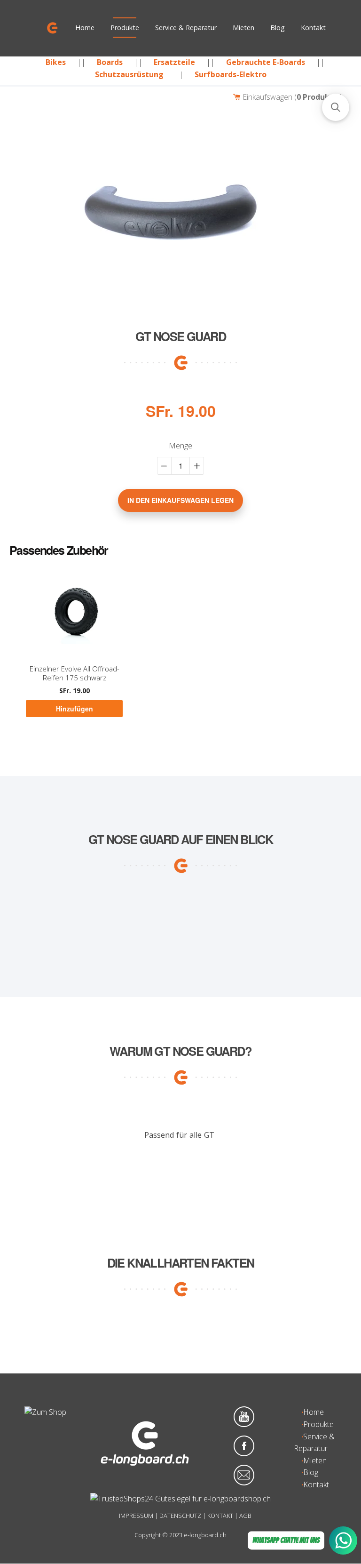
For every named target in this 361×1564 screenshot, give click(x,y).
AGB (245, 1515)
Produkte (124, 27)
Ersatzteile (174, 62)
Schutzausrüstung (129, 74)
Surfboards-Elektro (231, 74)
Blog (277, 27)
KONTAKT (220, 1515)
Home (84, 27)
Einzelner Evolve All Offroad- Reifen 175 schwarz (74, 673)
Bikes (56, 62)
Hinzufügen (74, 708)
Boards (110, 62)
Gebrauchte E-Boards (265, 62)
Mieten (243, 27)
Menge (180, 445)
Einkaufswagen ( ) (291, 97)
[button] (335, 107)
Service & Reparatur (186, 27)
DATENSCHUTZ (180, 1515)
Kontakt (313, 27)
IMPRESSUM (136, 1515)
